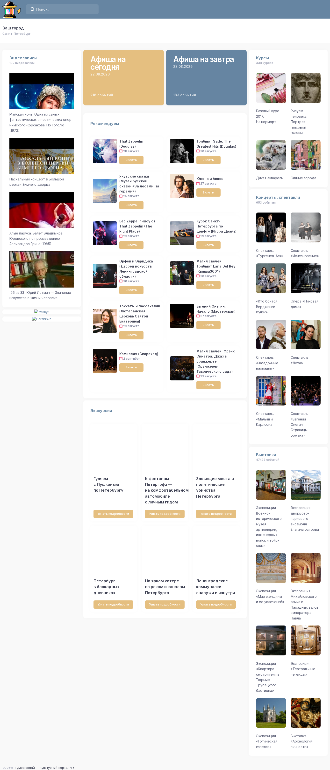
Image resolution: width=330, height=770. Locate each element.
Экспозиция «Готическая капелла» (266, 741)
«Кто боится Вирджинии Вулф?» (266, 306)
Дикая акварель (269, 178)
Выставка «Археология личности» (302, 741)
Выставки (266, 454)
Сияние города (303, 178)
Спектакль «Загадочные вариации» (267, 362)
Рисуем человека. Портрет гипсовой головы (299, 122)
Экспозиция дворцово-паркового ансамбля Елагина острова (305, 518)
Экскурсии (101, 410)
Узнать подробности (113, 514)
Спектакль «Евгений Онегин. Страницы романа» (299, 424)
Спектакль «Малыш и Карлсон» (265, 419)
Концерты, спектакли (278, 197)
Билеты (131, 160)
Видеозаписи (23, 57)
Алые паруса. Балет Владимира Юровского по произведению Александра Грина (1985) (36, 238)
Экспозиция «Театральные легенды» (303, 668)
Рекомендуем (104, 123)
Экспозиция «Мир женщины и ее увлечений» (270, 596)
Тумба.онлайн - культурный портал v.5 (44, 768)
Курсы (262, 57)
